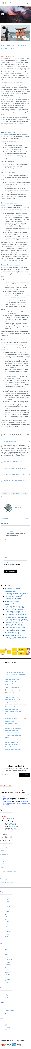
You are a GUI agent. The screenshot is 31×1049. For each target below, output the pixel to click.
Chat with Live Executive (11, 829)
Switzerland (7, 906)
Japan (3, 62)
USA (6, 1024)
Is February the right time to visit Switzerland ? (16, 616)
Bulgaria (7, 929)
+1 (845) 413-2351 (12, 823)
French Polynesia (9, 1010)
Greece (6, 926)
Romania (7, 921)
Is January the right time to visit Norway (14, 624)
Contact (5, 861)
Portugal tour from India (10, 599)
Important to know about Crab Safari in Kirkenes (16, 637)
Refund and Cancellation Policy (8, 871)
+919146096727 (12, 824)
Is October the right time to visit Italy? (14, 609)
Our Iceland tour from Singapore (12, 588)
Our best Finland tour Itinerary (12, 601)
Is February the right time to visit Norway (14, 622)
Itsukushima (15, 493)
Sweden (7, 899)
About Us (2, 850)
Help (1, 858)
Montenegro (8, 931)
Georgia (7, 934)
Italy (6, 916)
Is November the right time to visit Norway (15, 627)
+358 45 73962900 (13, 826)
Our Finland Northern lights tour (12, 632)
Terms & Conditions (5, 875)
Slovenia (7, 933)
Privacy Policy (3, 867)
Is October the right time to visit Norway (14, 629)
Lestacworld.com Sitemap (6, 882)
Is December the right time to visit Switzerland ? (16, 619)
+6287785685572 (14, 828)
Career (2, 863)
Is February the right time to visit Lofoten (14, 638)
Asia (4, 27)
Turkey (6, 936)
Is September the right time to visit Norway (15, 630)
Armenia (7, 938)
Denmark (7, 904)
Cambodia (7, 951)
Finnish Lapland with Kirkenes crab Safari (14, 635)
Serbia (6, 923)
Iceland (7, 903)
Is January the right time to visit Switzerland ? (16, 617)
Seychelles (7, 994)
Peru (6, 1029)
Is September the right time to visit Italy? (14, 611)
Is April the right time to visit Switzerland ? (15, 612)
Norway (7, 901)
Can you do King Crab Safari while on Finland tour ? (17, 593)
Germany (7, 911)
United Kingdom (9, 909)
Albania (7, 928)
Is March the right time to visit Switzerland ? (15, 614)
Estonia (7, 924)
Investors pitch (4, 854)
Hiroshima (9, 136)
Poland (6, 908)
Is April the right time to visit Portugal (13, 598)
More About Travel (7, 586)
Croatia (7, 918)
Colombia (7, 1027)
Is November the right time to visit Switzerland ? (16, 621)
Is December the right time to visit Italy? (14, 606)
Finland (7, 898)
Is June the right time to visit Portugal (14, 595)
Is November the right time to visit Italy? (14, 608)
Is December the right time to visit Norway (15, 625)
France (6, 913)
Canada (7, 1026)
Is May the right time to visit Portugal (13, 596)
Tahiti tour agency (4, 879)
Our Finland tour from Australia (12, 634)
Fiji (6, 1008)
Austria (6, 919)
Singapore (7, 976)
